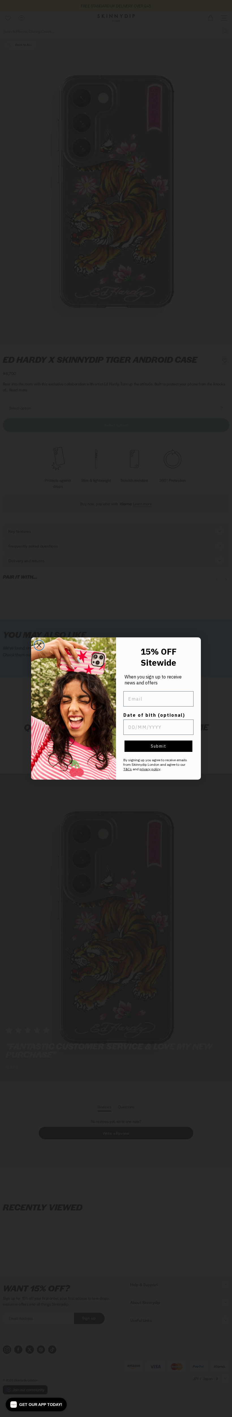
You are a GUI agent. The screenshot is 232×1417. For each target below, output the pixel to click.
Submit (158, 746)
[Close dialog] (39, 645)
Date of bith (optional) (154, 715)
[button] (36, 1404)
